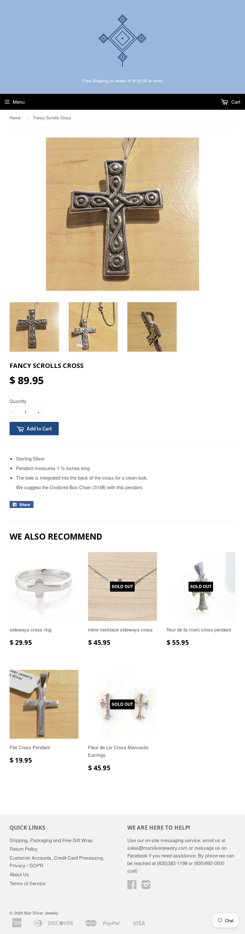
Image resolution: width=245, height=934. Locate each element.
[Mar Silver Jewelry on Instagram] (146, 886)
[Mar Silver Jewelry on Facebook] (132, 886)
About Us (19, 874)
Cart (235, 101)
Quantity (18, 401)
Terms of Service (27, 883)
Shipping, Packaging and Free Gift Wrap (51, 840)
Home (15, 118)
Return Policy (24, 848)
